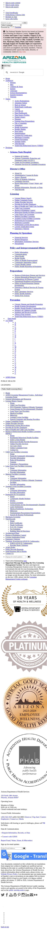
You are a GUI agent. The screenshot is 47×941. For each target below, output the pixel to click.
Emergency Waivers (22, 229)
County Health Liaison (23, 264)
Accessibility (10, 917)
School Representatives (18, 93)
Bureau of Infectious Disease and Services (30, 275)
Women (13, 83)
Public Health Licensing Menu (11, 389)
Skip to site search (11, 7)
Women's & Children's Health (25, 310)
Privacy (8, 915)
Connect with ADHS (9, 837)
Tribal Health (19, 256)
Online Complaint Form (18, 448)
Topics (7, 99)
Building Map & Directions (20, 531)
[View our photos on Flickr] (35, 896)
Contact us (14, 819)
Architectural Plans (12, 533)
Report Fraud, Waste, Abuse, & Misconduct (16, 840)
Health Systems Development (25, 306)
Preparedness (16, 271)
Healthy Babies (20, 129)
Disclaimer (9, 919)
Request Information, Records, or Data (28, 187)
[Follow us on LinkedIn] (28, 896)
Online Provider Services (24, 202)
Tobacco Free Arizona (23, 314)
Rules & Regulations (17, 460)
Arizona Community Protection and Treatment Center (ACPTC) (27, 159)
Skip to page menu (12, 5)
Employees (5, 819)
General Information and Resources (18, 399)
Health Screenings (21, 127)
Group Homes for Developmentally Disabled (26, 409)
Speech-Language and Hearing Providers (25, 419)
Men (11, 85)
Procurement (19, 244)
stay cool (22, 52)
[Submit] (28, 557)
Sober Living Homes (17, 440)
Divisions (8, 148)
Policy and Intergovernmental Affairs (27, 248)
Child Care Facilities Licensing (16, 452)
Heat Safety (19, 131)
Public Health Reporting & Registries (28, 266)
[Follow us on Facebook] (7, 896)
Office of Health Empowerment (26, 260)
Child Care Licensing (22, 208)
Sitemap (8, 923)
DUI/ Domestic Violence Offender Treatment (26, 407)
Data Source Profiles (22, 115)
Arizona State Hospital (20, 152)
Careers (43, 817)
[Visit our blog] (15, 896)
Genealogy (18, 125)
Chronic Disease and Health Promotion (29, 304)
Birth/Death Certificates (23, 107)
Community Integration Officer (26, 262)
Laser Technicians (16, 507)
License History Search (23, 198)
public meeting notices (17, 890)
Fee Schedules (15, 529)
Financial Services (21, 237)
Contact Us (14, 450)
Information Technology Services (27, 242)
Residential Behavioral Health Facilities (24, 438)
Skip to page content (12, 3)
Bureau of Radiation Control (25, 210)
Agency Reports (20, 177)
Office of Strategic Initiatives (25, 179)
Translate (18, 27)
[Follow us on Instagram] (23, 896)
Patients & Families (22, 156)
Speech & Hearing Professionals (21, 515)
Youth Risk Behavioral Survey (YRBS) (29, 146)
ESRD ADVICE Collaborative (21, 543)
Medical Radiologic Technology (21, 509)
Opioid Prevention (21, 139)
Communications (21, 254)
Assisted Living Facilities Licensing (27, 218)
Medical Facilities (16, 413)
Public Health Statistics (23, 294)
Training (13, 462)
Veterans (13, 97)
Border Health (20, 258)
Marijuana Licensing (22, 137)
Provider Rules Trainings (19, 545)
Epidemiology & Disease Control (27, 279)
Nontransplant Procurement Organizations (25, 513)
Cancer (17, 109)
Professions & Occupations (24, 221)
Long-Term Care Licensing (24, 214)
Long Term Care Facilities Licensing (18, 466)
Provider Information (17, 458)
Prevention (15, 300)
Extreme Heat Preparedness (24, 121)
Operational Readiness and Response (28, 281)
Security (8, 921)
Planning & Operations (21, 233)
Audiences (9, 81)
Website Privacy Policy (9, 874)
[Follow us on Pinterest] (19, 896)
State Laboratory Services (24, 292)
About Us (18, 173)
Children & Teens (16, 87)
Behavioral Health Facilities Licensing (28, 212)
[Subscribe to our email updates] (32, 896)
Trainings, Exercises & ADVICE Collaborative (22, 541)
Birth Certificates (16, 523)
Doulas (12, 501)
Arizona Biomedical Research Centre (28, 277)
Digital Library (20, 117)
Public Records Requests (14, 549)
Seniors (12, 89)
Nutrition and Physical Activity (26, 312)
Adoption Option (21, 103)
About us (27, 817)
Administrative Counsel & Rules (26, 175)
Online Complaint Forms (24, 200)
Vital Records (19, 144)
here (25, 561)
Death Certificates (16, 525)
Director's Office (17, 169)
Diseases (18, 119)
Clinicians (13, 91)
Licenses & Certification (23, 135)
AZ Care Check (16, 446)
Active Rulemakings (22, 101)
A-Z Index (9, 321)
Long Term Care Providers (19, 411)
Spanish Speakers (16, 95)
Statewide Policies (12, 913)
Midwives (13, 415)
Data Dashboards (21, 113)
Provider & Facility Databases (25, 204)
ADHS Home (10, 377)
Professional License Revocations (27, 225)
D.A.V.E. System (16, 527)
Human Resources (21, 239)
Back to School (20, 105)
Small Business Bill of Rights (16, 551)
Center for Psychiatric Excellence (27, 162)
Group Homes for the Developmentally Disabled (27, 505)
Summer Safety (20, 141)
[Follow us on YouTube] (11, 896)
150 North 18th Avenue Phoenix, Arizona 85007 (9, 797)
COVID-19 (19, 111)
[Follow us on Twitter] (3, 896)
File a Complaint (21, 123)
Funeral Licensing (16, 503)
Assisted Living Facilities (19, 417)
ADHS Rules (10, 547)
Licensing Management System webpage (21, 578)
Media (21, 819)
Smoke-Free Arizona (22, 296)
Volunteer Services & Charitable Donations (30, 164)
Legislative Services (22, 181)
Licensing (14, 194)
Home (7, 78)
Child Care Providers (17, 405)
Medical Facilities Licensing (25, 216)
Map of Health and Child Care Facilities (29, 206)
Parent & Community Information (22, 456)
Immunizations (20, 133)
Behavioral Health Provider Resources (24, 442)
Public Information (21, 252)
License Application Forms (24, 227)
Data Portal (12, 318)
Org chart (35, 817)
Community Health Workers (20, 499)
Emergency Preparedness (19, 464)
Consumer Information (18, 470)
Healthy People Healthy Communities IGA (30, 308)
